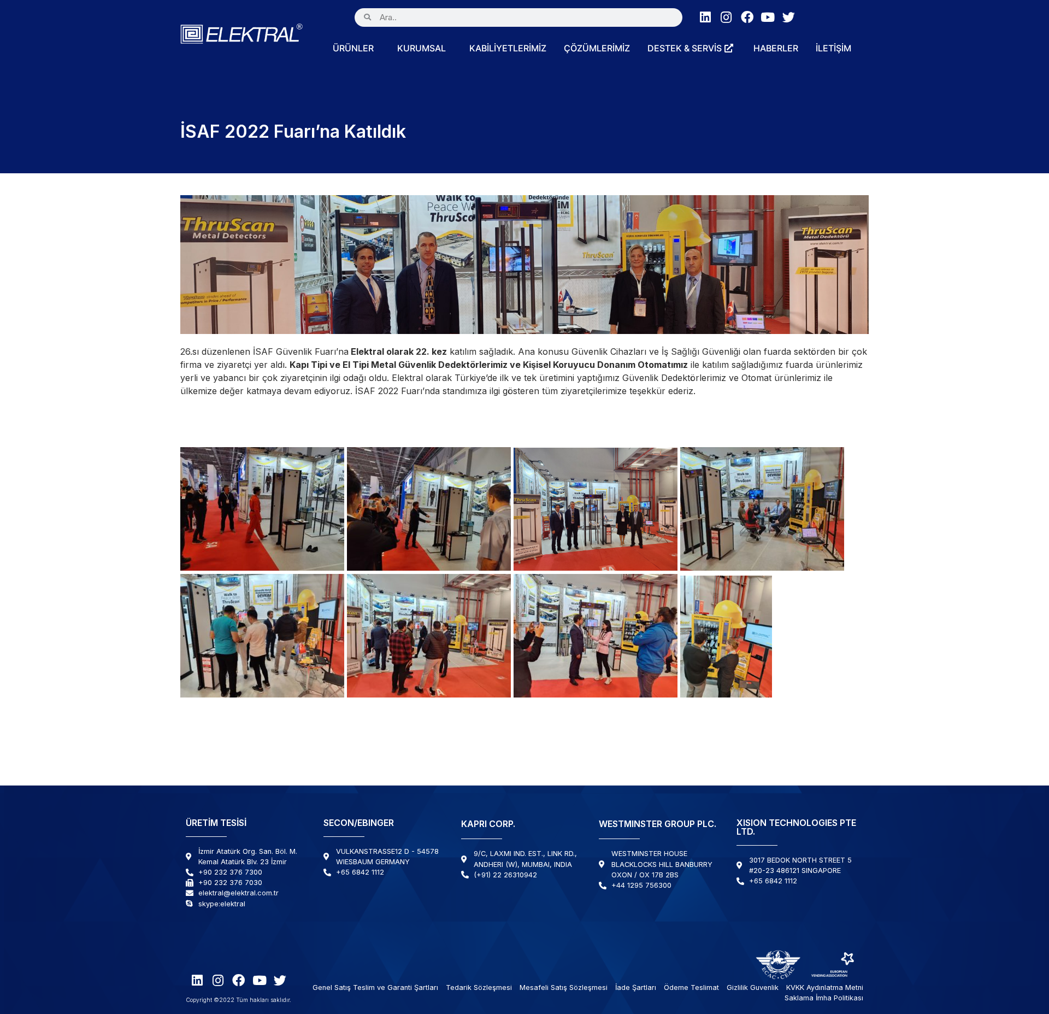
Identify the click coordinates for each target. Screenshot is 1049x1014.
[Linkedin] (705, 17)
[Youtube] (768, 17)
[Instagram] (726, 17)
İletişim (833, 48)
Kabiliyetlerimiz (507, 48)
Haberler (775, 48)
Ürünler (353, 48)
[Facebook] (747, 17)
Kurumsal (421, 48)
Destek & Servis (684, 48)
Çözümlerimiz (597, 48)
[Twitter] (788, 17)
